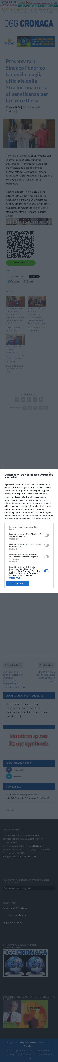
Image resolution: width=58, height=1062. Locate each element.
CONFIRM (17, 583)
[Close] (52, 475)
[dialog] (29, 531)
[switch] (46, 535)
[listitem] (29, 528)
